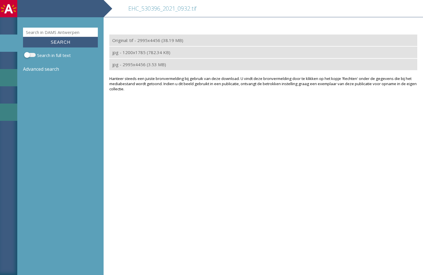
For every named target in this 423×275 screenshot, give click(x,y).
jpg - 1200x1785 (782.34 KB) (141, 52)
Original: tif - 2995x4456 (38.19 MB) (147, 40)
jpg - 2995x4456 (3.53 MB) (139, 64)
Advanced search (41, 69)
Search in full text (54, 55)
